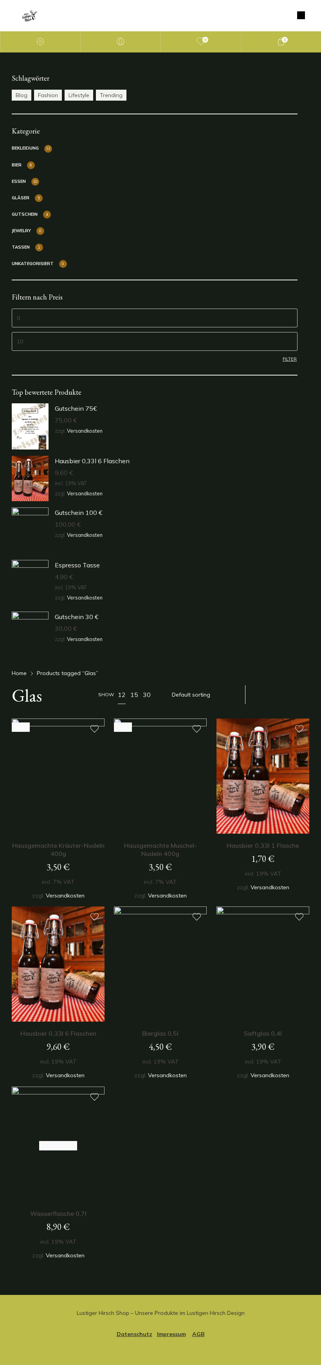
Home (19, 673)
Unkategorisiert (33, 263)
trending (111, 95)
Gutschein (25, 214)
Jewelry (21, 230)
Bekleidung (25, 148)
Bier (17, 165)
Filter (290, 359)
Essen (19, 181)
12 (122, 695)
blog (21, 95)
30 (147, 695)
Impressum (171, 1334)
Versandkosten (85, 431)
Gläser (20, 197)
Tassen (21, 247)
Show (106, 694)
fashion (48, 95)
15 (134, 695)
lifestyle (79, 95)
